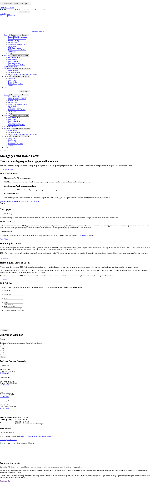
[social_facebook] (15, 459)
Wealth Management (10, 67)
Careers (10, 86)
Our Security (12, 80)
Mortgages (3, 201)
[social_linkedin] (107, 459)
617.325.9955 (4, 408)
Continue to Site (5, 481)
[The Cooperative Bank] (8, 16)
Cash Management (14, 63)
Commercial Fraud (14, 72)
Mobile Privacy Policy (15, 84)
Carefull (10, 53)
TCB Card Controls (14, 48)
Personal (7, 35)
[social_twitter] (76, 459)
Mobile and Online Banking (17, 50)
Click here (81, 235)
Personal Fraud (13, 71)
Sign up (3, 357)
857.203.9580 (4, 385)
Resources (7, 68)
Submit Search (24, 12)
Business (7, 55)
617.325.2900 (4, 397)
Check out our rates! (6, 169)
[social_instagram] (46, 459)
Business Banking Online (16, 65)
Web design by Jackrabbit (8, 440)
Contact (6, 87)
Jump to (2, 203)
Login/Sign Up (5, 14)
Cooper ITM (12, 52)
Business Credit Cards (15, 59)
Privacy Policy (13, 82)
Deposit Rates (12, 42)
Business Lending (14, 61)
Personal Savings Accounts (17, 39)
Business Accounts (14, 57)
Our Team (11, 78)
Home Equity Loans (13, 201)
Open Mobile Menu (37, 31)
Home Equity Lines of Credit (30, 201)
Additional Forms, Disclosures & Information (22, 74)
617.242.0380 (4, 373)
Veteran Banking (13, 41)
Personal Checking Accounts (17, 37)
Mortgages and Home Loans (17, 44)
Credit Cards (12, 46)
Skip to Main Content (7, 8)
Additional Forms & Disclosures (40, 436)
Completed (4, 330)
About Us (7, 76)
